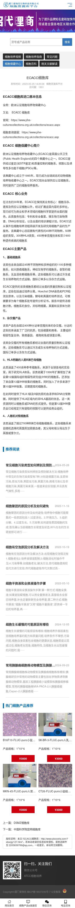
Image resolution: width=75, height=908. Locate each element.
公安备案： (57, 891)
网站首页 (9, 905)
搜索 (67, 42)
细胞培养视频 (13, 56)
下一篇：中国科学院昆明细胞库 (22, 829)
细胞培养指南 (34, 56)
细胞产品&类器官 (28, 905)
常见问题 (52, 56)
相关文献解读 (49, 63)
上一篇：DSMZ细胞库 (16, 823)
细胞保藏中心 (13, 63)
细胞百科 (31, 63)
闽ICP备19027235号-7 (39, 891)
